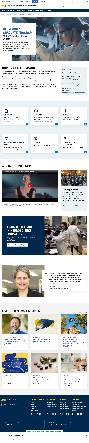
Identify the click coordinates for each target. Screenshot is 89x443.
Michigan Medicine (37, 400)
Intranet (74, 410)
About (32, 402)
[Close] (86, 435)
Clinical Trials (63, 402)
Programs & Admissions (77, 402)
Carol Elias (52, 286)
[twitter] (37, 414)
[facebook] (31, 414)
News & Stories (34, 410)
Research (27, 1)
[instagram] (34, 414)
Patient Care (20, 1)
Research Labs (63, 404)
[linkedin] (66, 414)
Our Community (75, 404)
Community (33, 406)
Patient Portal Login (51, 406)
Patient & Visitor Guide (52, 404)
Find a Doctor (50, 402)
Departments (43, 1)
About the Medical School (78, 408)
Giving (32, 408)
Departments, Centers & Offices (79, 406)
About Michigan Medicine (8, 1)
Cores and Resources (64, 408)
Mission (33, 404)
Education (35, 1)
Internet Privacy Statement (17, 439)
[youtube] (40, 414)
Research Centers (64, 406)
